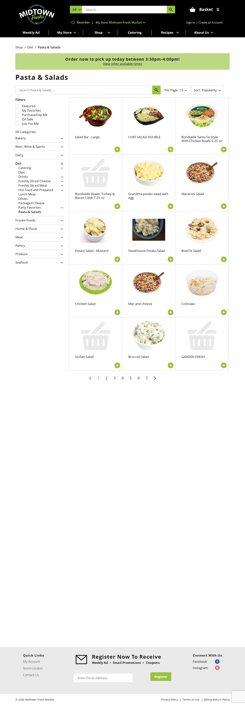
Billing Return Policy (217, 699)
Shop (19, 47)
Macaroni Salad (192, 194)
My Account (31, 661)
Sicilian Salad (84, 357)
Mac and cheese (140, 303)
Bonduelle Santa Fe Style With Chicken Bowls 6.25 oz (201, 139)
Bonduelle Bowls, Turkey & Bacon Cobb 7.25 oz (95, 196)
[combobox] (76, 9)
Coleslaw (188, 303)
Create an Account (211, 22)
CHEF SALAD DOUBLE (144, 137)
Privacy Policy (169, 699)
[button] (127, 22)
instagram (200, 668)
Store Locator (33, 668)
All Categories (25, 132)
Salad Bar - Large (87, 137)
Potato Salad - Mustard (91, 250)
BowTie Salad (191, 250)
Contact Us (31, 675)
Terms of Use (191, 699)
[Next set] (155, 378)
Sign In (190, 22)
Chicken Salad (85, 303)
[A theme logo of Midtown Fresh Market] (37, 14)
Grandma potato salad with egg (148, 196)
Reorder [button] (83, 22)
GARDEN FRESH (193, 357)
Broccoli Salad (138, 357)
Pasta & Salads (49, 47)
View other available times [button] (122, 63)
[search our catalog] (171, 9)
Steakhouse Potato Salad (146, 250)
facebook (200, 661)
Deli (30, 47)
